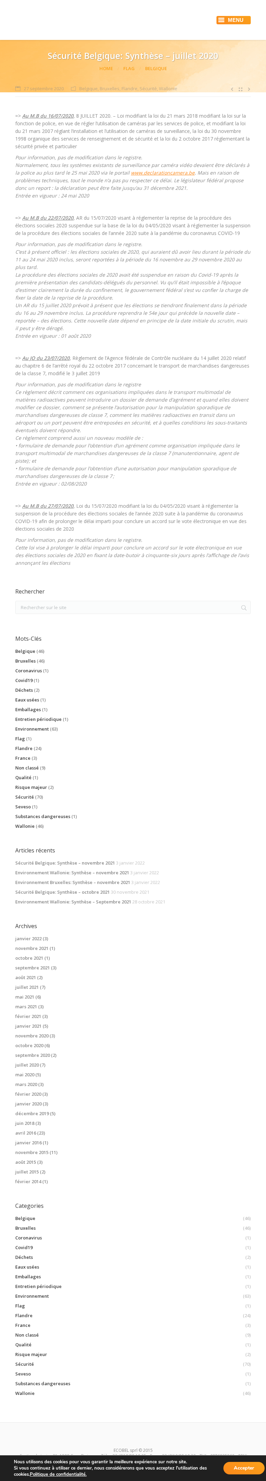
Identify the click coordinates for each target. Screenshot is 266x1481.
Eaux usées (27, 700)
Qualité (23, 777)
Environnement (32, 729)
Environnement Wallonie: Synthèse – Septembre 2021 (73, 902)
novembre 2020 (31, 1036)
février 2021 (28, 1016)
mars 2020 (26, 1084)
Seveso (23, 806)
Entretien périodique (38, 719)
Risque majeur (31, 787)
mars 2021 (26, 1006)
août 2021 (25, 977)
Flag (129, 68)
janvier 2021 (28, 1026)
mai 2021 (24, 997)
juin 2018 (24, 1123)
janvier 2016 (28, 1142)
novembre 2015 (31, 1152)
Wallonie (168, 88)
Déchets (24, 690)
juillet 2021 (27, 987)
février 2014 (28, 1181)
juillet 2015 (27, 1172)
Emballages (28, 709)
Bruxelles (109, 88)
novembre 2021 (31, 948)
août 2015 (25, 1162)
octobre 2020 (29, 1045)
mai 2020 (24, 1074)
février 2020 (28, 1094)
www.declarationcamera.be (163, 172)
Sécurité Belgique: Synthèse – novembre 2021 (65, 863)
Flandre (130, 88)
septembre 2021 (32, 968)
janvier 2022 (28, 938)
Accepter (244, 1468)
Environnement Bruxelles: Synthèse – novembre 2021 (72, 882)
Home (106, 68)
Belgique (156, 68)
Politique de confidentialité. (58, 1474)
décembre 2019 (32, 1113)
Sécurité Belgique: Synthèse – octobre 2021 (62, 892)
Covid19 (24, 680)
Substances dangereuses (42, 816)
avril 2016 (25, 1133)
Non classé (27, 768)
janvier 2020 (28, 1104)
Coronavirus (28, 670)
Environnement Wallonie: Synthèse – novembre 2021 (72, 872)
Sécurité (148, 88)
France (22, 758)
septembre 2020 (32, 1055)
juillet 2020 (27, 1065)
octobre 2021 (29, 958)
